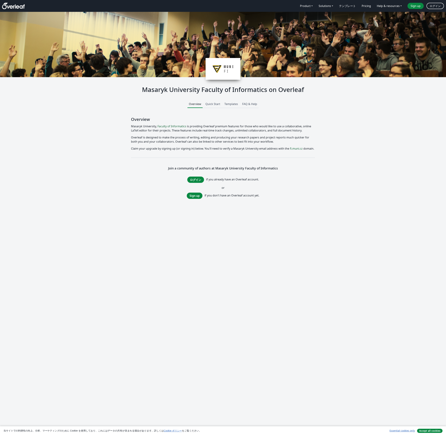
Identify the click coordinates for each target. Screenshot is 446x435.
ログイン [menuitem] (435, 6)
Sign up (195, 196)
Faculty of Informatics (171, 126)
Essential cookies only (402, 430)
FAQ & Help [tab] (249, 104)
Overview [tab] (195, 104)
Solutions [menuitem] (325, 6)
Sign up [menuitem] (416, 6)
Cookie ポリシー (173, 430)
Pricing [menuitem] (366, 6)
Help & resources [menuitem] (388, 6)
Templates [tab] (231, 104)
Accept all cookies (429, 430)
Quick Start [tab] (212, 104)
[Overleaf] (13, 6)
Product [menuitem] (305, 6)
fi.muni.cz (296, 148)
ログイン (195, 180)
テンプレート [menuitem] (347, 6)
